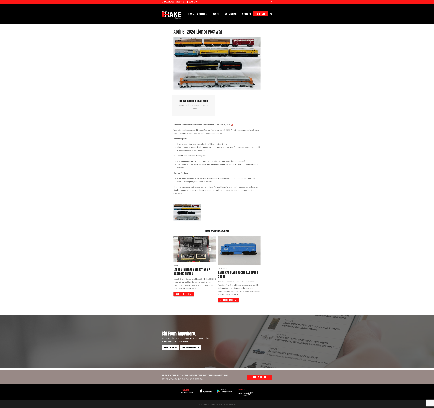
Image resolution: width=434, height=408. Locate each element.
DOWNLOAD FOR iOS (170, 347)
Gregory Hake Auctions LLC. (213, 404)
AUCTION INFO (184, 294)
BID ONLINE (260, 377)
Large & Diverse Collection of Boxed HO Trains (191, 272)
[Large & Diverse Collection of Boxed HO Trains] (194, 249)
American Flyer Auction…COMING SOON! (238, 274)
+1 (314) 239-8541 (174, 2)
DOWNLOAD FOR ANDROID (190, 347)
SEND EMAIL (193, 2)
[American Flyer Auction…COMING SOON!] (239, 250)
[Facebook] (271, 1)
